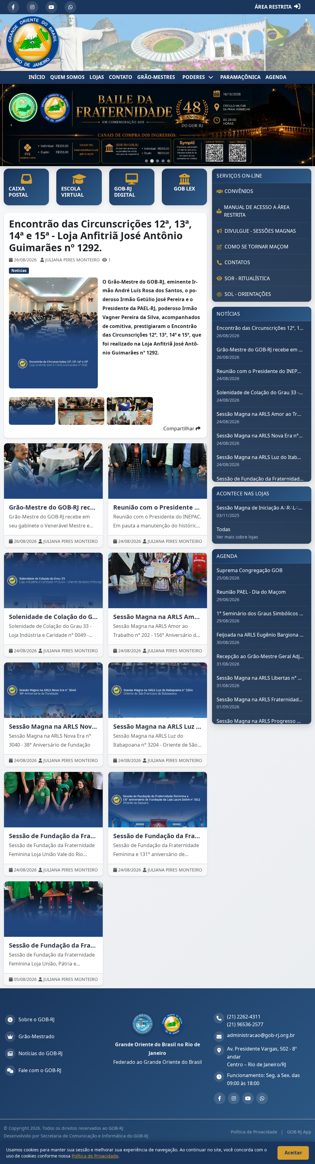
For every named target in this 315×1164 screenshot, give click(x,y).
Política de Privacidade (254, 1132)
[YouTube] (51, 7)
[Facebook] (13, 7)
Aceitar (293, 1152)
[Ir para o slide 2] (152, 161)
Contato (120, 77)
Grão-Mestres (156, 77)
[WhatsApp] (70, 7)
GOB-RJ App (298, 1132)
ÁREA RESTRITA (273, 6)
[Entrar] (297, 7)
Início (37, 77)
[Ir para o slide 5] (168, 160)
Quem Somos (67, 77)
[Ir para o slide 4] (163, 160)
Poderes (194, 77)
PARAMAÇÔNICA (240, 77)
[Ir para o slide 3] (157, 160)
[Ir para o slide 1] (146, 160)
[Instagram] (32, 7)
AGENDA (275, 77)
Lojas (97, 77)
